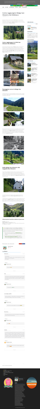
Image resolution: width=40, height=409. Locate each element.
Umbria (21, 403)
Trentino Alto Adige (12, 243)
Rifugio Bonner (18, 232)
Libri (15, 396)
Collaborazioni (16, 390)
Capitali (37, 33)
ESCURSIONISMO (24, 7)
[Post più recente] (3, 363)
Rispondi (24, 253)
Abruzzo (28, 33)
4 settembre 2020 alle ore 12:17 (7, 254)
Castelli (19, 389)
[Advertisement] (32, 16)
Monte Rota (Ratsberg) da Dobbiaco (11, 236)
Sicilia (21, 400)
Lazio (32, 35)
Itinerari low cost (4, 16)
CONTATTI (16, 7)
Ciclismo (21, 389)
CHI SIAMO (6, 7)
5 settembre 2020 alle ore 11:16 (9, 303)
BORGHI (20, 7)
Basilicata (31, 33)
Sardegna (19, 400)
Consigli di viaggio (21, 390)
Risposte (6, 262)
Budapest (19, 387)
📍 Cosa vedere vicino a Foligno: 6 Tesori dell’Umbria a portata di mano (34, 69)
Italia (8, 243)
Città (23, 389)
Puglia (16, 400)
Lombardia (36, 35)
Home (3, 7)
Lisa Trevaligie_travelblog (7, 293)
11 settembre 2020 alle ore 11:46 (7, 312)
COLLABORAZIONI (11, 7)
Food (22, 393)
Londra (24, 396)
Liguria (18, 396)
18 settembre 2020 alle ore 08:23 (7, 330)
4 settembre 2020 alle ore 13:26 (7, 274)
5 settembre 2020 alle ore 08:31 (7, 294)
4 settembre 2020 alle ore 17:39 (9, 265)
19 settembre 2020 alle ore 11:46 (9, 343)
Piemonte (22, 399)
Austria (19, 386)
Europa (20, 393)
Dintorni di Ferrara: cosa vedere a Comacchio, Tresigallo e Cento (34, 74)
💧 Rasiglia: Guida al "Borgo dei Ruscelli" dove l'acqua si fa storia (34, 80)
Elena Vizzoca (6, 311)
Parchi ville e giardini (17, 399)
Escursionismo (6, 243)
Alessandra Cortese (9, 342)
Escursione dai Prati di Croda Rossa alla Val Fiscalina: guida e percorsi (32, 51)
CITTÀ (4, 375)
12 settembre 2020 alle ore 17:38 (9, 321)
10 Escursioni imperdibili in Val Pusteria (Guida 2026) (34, 64)
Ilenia (5, 273)
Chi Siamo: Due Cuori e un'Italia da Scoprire (8, 372)
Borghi (16, 387)
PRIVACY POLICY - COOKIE (6, 371)
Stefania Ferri (6, 253)
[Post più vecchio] (23, 363)
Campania (34, 33)
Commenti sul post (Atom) (8, 365)
